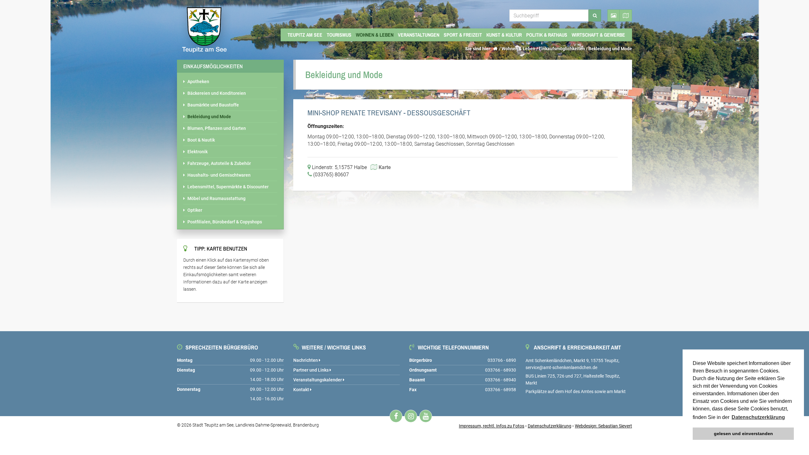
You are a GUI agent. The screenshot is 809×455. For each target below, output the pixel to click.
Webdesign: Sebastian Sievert (603, 425)
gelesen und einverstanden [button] (743, 433)
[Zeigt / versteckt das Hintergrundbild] (613, 15)
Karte (385, 167)
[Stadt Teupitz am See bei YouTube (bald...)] (425, 416)
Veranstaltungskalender (318, 379)
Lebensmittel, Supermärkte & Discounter (228, 186)
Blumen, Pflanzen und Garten (216, 128)
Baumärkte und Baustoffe (213, 104)
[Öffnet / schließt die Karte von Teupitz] (626, 15)
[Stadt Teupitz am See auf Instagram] (410, 416)
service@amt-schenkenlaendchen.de (561, 367)
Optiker (194, 210)
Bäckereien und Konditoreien (216, 93)
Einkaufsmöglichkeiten (562, 48)
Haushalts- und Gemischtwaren (219, 175)
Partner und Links (311, 370)
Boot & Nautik (201, 140)
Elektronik (197, 151)
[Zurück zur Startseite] (495, 48)
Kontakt (301, 389)
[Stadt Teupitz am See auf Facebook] (396, 416)
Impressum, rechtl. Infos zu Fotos (491, 425)
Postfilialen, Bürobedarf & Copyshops (224, 221)
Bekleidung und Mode (610, 48)
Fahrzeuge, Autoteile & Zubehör (219, 163)
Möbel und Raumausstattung (216, 198)
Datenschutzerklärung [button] (758, 417)
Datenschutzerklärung (549, 425)
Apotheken (198, 81)
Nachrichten (306, 360)
